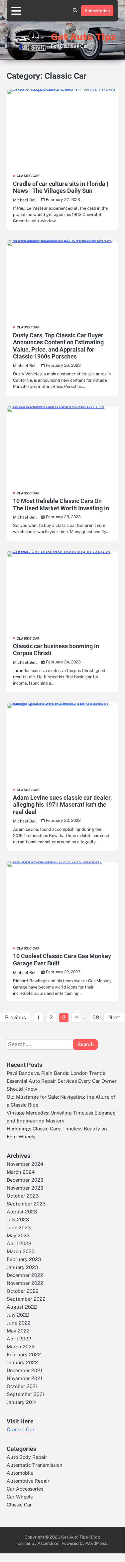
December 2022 (25, 1275)
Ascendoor (48, 1543)
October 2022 (23, 1291)
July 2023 (18, 1219)
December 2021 (24, 1370)
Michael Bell (25, 199)
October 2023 (23, 1196)
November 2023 (25, 1188)
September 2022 (26, 1299)
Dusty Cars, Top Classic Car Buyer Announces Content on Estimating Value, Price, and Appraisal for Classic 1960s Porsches (58, 346)
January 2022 (22, 1362)
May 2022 (18, 1330)
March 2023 (21, 1251)
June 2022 (19, 1323)
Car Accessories (25, 1489)
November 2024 (25, 1164)
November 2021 (24, 1378)
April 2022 (19, 1338)
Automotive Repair (28, 1481)
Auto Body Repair (27, 1457)
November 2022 (25, 1283)
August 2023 (22, 1211)
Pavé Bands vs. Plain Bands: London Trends (56, 1073)
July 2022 (18, 1315)
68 (95, 1017)
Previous (15, 1017)
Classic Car (28, 175)
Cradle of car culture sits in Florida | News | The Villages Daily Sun (60, 187)
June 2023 (19, 1227)
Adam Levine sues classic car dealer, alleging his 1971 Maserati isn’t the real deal (62, 804)
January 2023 (22, 1267)
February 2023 (24, 1259)
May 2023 (18, 1235)
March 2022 (21, 1346)
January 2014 (22, 1402)
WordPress (96, 1543)
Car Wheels (20, 1496)
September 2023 (26, 1203)
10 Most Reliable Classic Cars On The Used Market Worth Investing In (61, 504)
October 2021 (22, 1386)
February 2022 (24, 1354)
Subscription (97, 10)
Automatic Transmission (34, 1465)
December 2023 (25, 1180)
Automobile (20, 1473)
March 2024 (21, 1172)
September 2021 (26, 1394)
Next (114, 1017)
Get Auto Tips (83, 36)
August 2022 (22, 1307)
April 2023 (19, 1243)
